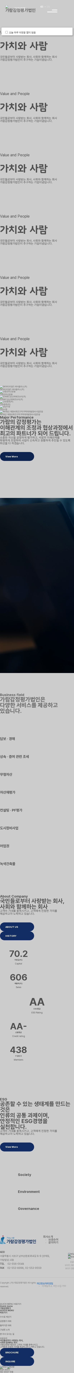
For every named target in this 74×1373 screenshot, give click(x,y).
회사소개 (48, 1236)
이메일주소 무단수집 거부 (54, 1286)
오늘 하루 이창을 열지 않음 (23, 32)
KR (41, 7)
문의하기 (53, 1242)
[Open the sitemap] (52, 11)
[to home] (20, 9)
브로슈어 (53, 1239)
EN (48, 7)
